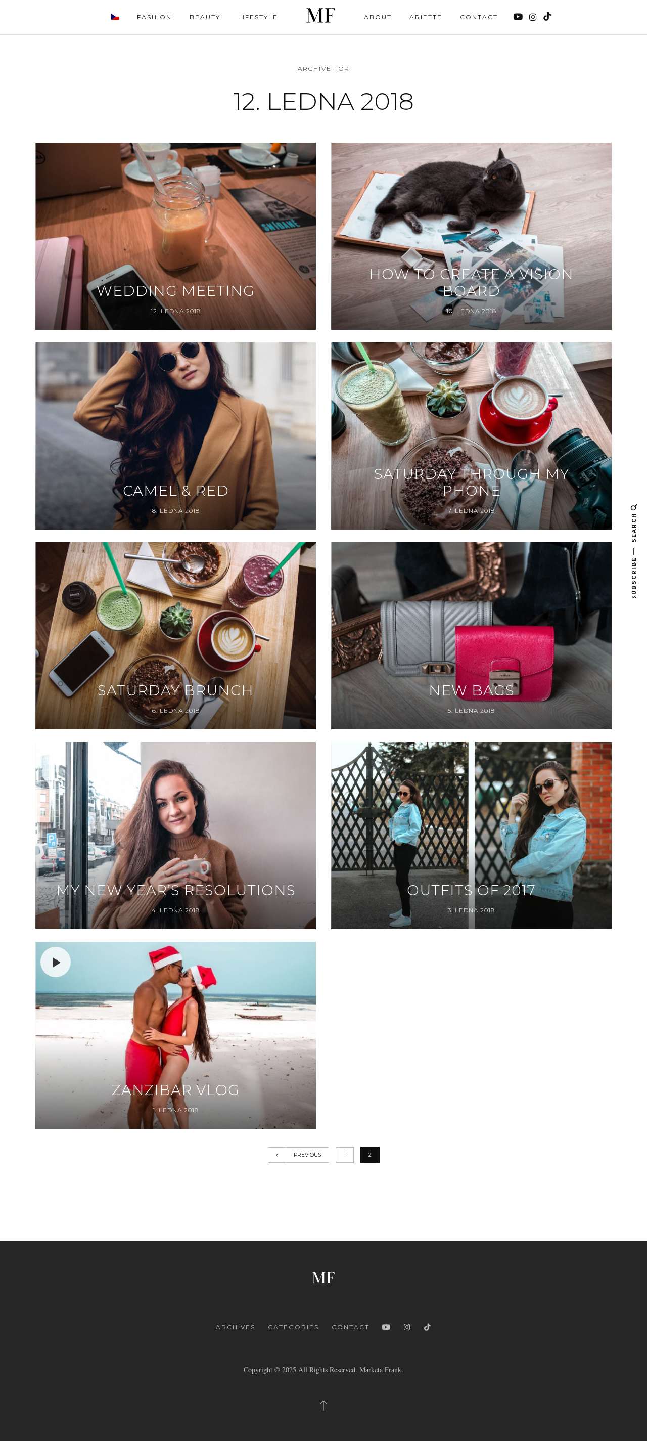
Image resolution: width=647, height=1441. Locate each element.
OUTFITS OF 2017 (471, 890)
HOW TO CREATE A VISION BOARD (471, 283)
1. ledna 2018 (176, 1110)
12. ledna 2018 (176, 311)
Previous (307, 1155)
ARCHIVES (235, 1327)
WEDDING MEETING (176, 291)
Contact (479, 17)
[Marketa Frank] (323, 1276)
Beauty (205, 17)
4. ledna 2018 (176, 910)
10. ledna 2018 (471, 311)
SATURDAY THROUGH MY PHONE (471, 483)
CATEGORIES (293, 1327)
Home (321, 15)
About (378, 17)
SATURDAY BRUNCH (176, 690)
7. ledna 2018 (471, 510)
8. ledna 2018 (176, 510)
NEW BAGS (472, 690)
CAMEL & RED (176, 491)
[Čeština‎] (115, 16)
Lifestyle (258, 17)
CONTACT (350, 1327)
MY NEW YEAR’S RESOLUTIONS (176, 890)
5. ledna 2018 (471, 710)
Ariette (425, 17)
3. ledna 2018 (471, 910)
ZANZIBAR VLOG (176, 1090)
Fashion (154, 17)
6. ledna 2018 (176, 710)
